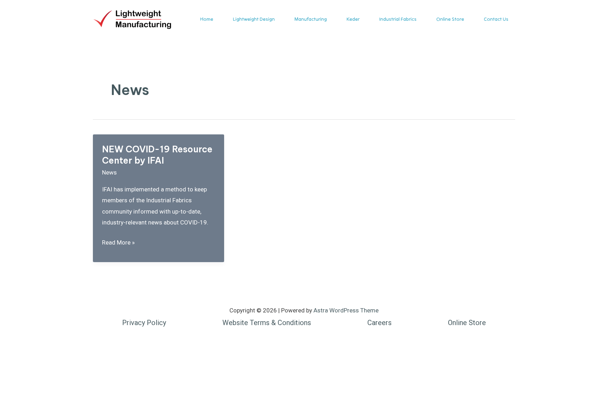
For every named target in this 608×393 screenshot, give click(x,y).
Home (206, 19)
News (109, 172)
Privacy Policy (144, 322)
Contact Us (496, 19)
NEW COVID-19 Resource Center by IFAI (157, 155)
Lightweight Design (254, 19)
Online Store (450, 19)
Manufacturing (310, 19)
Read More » (118, 243)
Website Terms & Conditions (266, 322)
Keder (353, 19)
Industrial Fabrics (398, 19)
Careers (379, 322)
